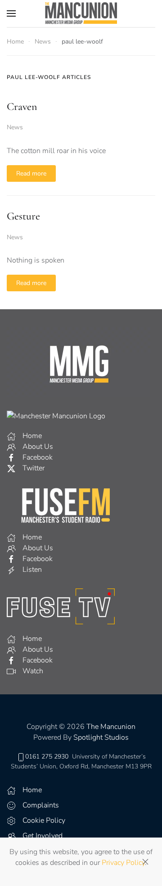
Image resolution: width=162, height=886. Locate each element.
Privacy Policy (123, 863)
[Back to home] (81, 13)
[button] (11, 13)
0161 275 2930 (46, 756)
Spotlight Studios (101, 737)
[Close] (145, 862)
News (15, 127)
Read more (31, 173)
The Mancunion (110, 727)
